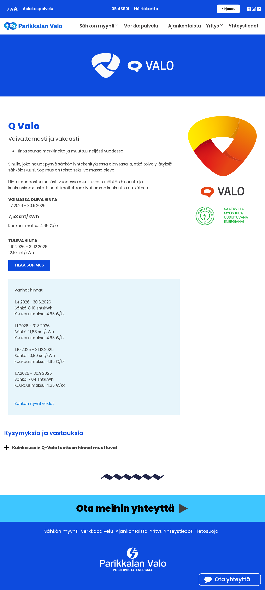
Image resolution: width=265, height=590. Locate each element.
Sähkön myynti (97, 26)
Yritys (212, 26)
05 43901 (120, 9)
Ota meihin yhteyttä (125, 508)
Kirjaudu (228, 8)
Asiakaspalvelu (38, 9)
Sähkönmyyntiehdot (34, 403)
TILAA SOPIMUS (29, 265)
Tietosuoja (206, 531)
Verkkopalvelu (141, 26)
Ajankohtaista (184, 26)
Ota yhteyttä (232, 579)
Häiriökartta (146, 9)
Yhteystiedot (243, 26)
